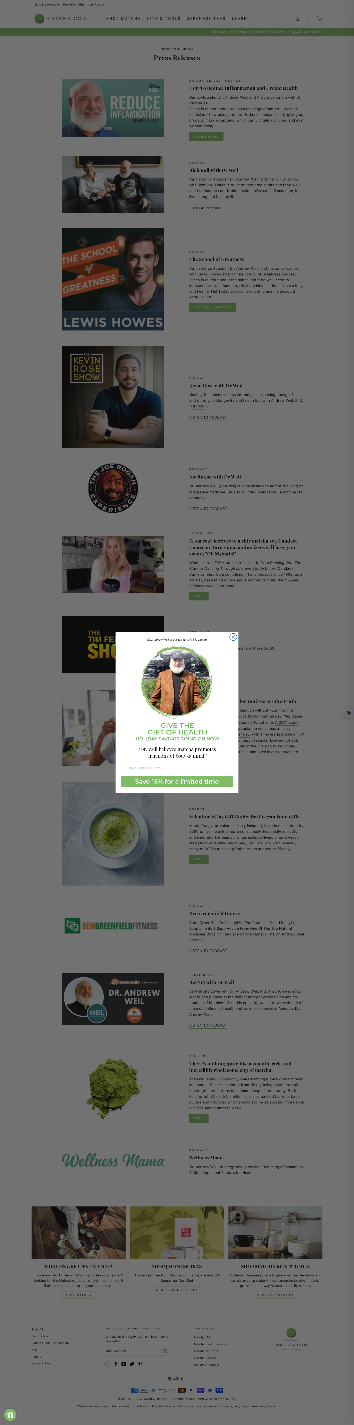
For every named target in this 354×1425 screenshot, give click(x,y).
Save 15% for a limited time (177, 781)
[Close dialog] (233, 637)
